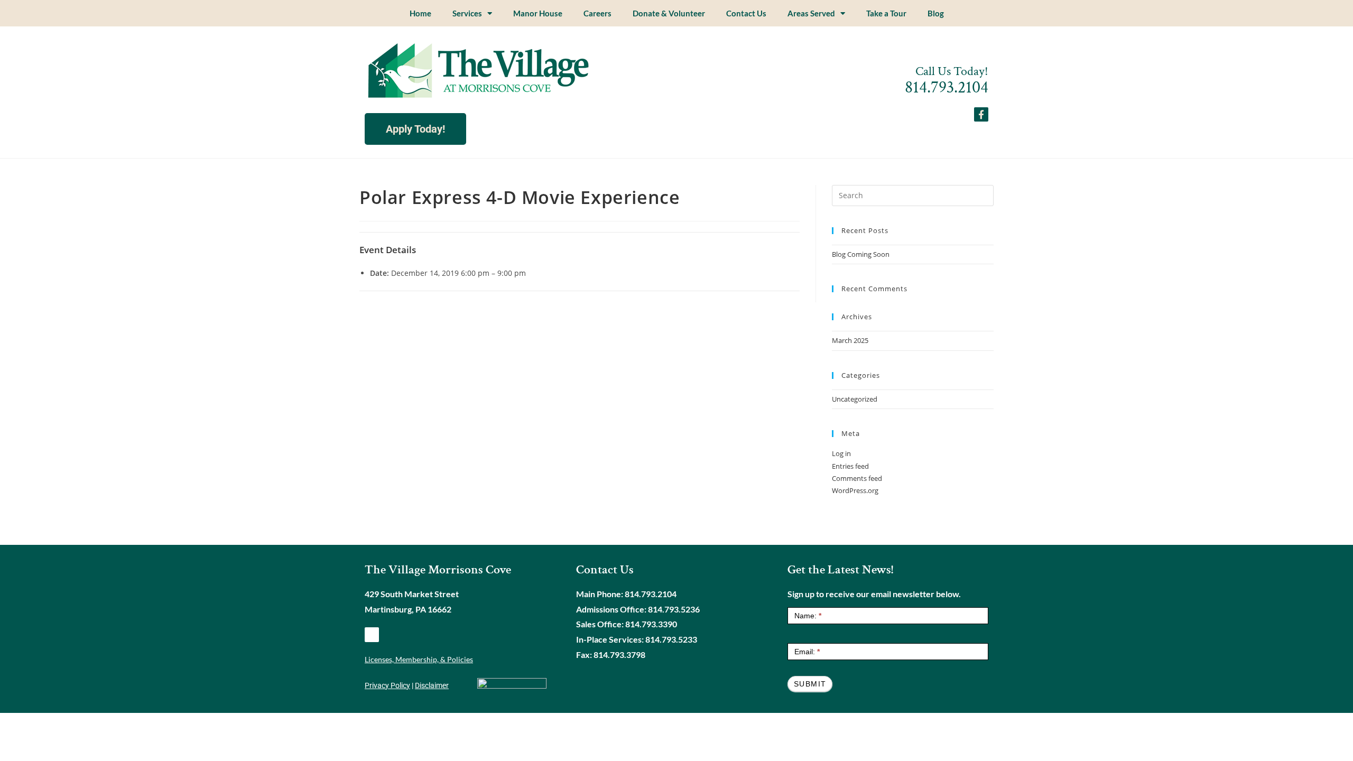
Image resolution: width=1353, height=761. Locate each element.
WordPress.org (855, 490)
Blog (936, 13)
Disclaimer (432, 685)
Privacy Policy (387, 685)
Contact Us (746, 13)
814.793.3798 (619, 654)
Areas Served (811, 13)
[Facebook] (372, 634)
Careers (597, 13)
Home (420, 13)
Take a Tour (886, 13)
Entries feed (850, 466)
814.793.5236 (674, 609)
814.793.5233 (671, 639)
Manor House (537, 13)
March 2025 (850, 340)
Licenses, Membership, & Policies (419, 659)
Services (467, 13)
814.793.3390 (651, 624)
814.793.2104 (946, 87)
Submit (810, 684)
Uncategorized (854, 399)
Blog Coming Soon (860, 254)
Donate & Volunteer (669, 13)
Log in (841, 453)
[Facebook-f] (981, 114)
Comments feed (857, 478)
